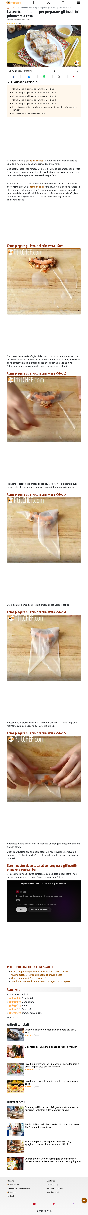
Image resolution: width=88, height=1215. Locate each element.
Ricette (11, 1181)
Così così (26, 1009)
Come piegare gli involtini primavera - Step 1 (33, 89)
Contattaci (51, 1181)
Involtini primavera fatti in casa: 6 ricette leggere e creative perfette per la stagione (52, 1065)
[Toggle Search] (63, 2)
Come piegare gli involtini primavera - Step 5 (34, 103)
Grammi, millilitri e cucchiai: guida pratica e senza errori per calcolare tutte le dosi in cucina (51, 1108)
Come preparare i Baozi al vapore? (28, 978)
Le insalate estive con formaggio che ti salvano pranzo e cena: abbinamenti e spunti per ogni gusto (53, 1160)
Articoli (11, 1196)
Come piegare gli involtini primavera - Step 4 (34, 100)
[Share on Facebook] (14, 76)
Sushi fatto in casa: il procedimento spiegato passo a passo (41, 981)
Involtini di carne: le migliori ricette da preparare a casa (51, 1082)
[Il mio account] (48, 2)
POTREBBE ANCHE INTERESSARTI (28, 113)
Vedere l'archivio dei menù (19, 1188)
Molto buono (27, 1002)
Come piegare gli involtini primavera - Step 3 (34, 96)
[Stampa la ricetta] (78, 71)
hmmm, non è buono (32, 1013)
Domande (12, 1192)
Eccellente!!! (27, 998)
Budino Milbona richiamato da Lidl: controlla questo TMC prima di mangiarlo (52, 1125)
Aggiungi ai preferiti (21, 71)
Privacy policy (52, 1185)
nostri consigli (37, 186)
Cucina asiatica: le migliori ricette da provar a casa (36, 975)
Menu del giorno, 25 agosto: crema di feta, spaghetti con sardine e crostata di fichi (48, 1143)
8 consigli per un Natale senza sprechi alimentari (51, 1046)
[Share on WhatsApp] (44, 76)
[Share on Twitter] (59, 76)
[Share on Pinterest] (74, 76)
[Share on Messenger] (29, 76)
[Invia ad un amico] (54, 71)
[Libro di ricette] (34, 2)
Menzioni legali (53, 1192)
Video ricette (13, 1185)
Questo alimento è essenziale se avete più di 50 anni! (50, 1031)
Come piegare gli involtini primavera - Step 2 (34, 92)
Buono (24, 1005)
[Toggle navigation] (79, 2)
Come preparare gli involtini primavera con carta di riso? (39, 971)
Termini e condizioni (55, 1188)
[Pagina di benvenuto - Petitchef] (8, 8)
